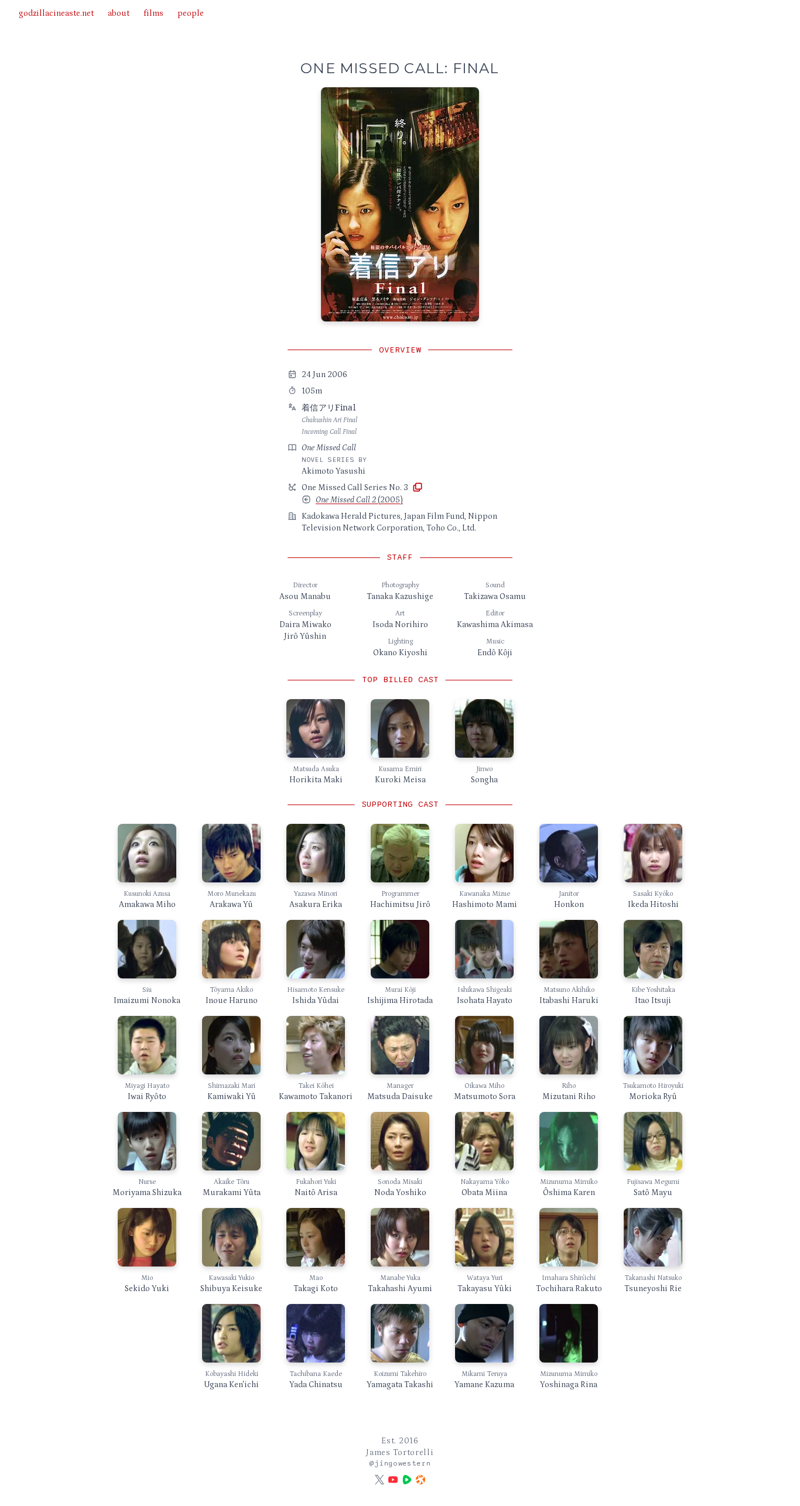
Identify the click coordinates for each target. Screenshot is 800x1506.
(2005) (359, 500)
